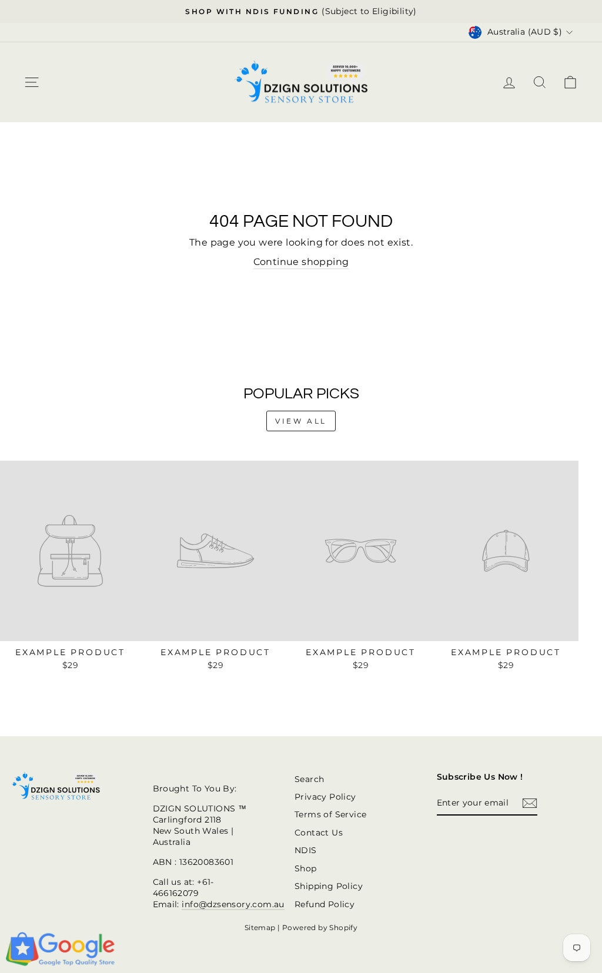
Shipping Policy (329, 886)
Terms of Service (330, 814)
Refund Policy (324, 904)
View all (301, 421)
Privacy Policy (325, 796)
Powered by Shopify (319, 927)
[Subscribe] (529, 803)
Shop (306, 868)
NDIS (306, 850)
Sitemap (260, 927)
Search (309, 779)
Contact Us (319, 832)
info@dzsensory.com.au (233, 904)
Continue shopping (301, 261)
